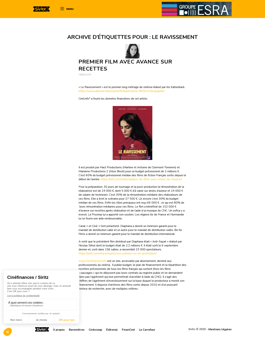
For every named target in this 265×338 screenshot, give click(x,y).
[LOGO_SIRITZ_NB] (41, 9)
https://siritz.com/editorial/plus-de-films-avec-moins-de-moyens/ (141, 179)
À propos (59, 330)
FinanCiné (128, 330)
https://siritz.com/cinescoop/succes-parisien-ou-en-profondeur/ (118, 253)
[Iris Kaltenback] (132, 51)
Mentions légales (220, 329)
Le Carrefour (147, 330)
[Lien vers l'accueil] (42, 330)
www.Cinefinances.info (93, 261)
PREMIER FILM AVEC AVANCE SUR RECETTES (125, 65)
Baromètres (77, 330)
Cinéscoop (85, 74)
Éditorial (112, 330)
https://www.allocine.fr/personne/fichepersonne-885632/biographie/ (122, 91)
